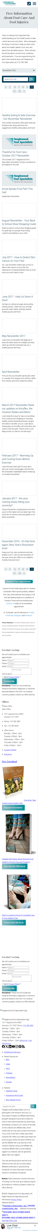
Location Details (10, 750)
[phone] (29, 3)
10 (32, 87)
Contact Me (9, 681)
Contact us (10, 603)
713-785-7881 (28, 1025)
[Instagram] (17, 1047)
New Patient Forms (13, 1100)
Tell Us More (7, 674)
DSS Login (13, 1221)
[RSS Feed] (23, 1047)
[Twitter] (7, 1047)
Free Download (9, 761)
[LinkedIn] (10, 1047)
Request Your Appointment (19, 581)
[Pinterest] (20, 1047)
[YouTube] (13, 1047)
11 (14, 91)
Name (5, 660)
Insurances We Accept (14, 1095)
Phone (5, 663)
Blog (7, 1060)
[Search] (32, 79)
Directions (8, 754)
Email (4, 666)
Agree (12, 677)
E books (9, 1082)
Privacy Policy (14, 677)
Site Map (5, 1221)
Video (8, 1064)
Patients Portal (11, 1091)
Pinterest (28, 615)
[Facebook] (3, 1047)
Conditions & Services (12, 1052)
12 (20, 91)
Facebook (9, 615)
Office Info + (24, 1040)
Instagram (17, 615)
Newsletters (10, 1077)
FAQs (8, 1068)
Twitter (31, 612)
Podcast (9, 1073)
